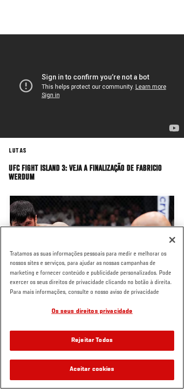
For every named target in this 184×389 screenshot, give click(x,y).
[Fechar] (172, 240)
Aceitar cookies (92, 369)
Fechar (166, 53)
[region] (92, 307)
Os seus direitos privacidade (92, 312)
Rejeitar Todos (92, 340)
